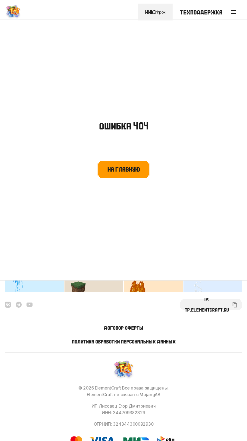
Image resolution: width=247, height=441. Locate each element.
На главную (123, 169)
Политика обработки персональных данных (124, 341)
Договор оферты (123, 328)
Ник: (155, 12)
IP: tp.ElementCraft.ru (207, 304)
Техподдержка (201, 12)
